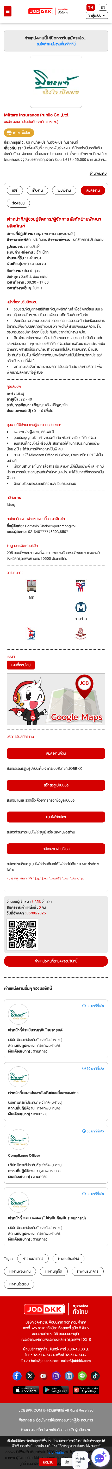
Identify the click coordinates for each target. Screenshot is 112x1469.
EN (103, 7)
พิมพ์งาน (64, 190)
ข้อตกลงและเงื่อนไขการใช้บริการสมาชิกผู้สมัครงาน (56, 1430)
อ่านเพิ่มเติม (56, 1452)
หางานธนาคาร (87, 1271)
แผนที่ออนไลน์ (20, 665)
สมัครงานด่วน (56, 753)
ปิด (67, 1462)
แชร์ (14, 190)
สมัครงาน (93, 190)
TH (90, 7)
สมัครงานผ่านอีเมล (56, 849)
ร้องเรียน (18, 203)
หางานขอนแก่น (19, 1271)
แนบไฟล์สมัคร (56, 817)
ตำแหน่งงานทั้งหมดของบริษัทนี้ (56, 961)
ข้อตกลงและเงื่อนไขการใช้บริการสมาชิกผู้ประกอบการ (56, 1420)
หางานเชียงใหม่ (68, 1258)
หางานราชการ (33, 1258)
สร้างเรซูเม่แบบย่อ (56, 785)
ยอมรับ (48, 1462)
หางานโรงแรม (19, 1284)
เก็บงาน (37, 190)
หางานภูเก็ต (53, 1271)
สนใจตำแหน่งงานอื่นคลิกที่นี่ (56, 44)
